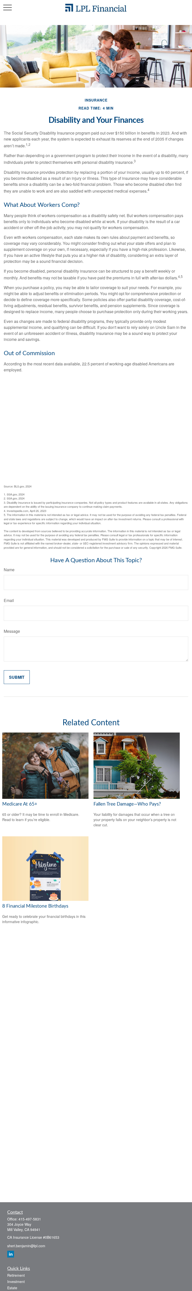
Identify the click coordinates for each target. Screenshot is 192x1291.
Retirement (16, 1275)
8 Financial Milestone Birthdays (35, 906)
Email (9, 600)
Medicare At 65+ (19, 804)
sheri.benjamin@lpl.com (26, 1245)
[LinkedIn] (10, 1254)
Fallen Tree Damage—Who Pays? (127, 804)
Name (9, 569)
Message (12, 631)
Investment (16, 1281)
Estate (12, 1287)
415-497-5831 (29, 1218)
